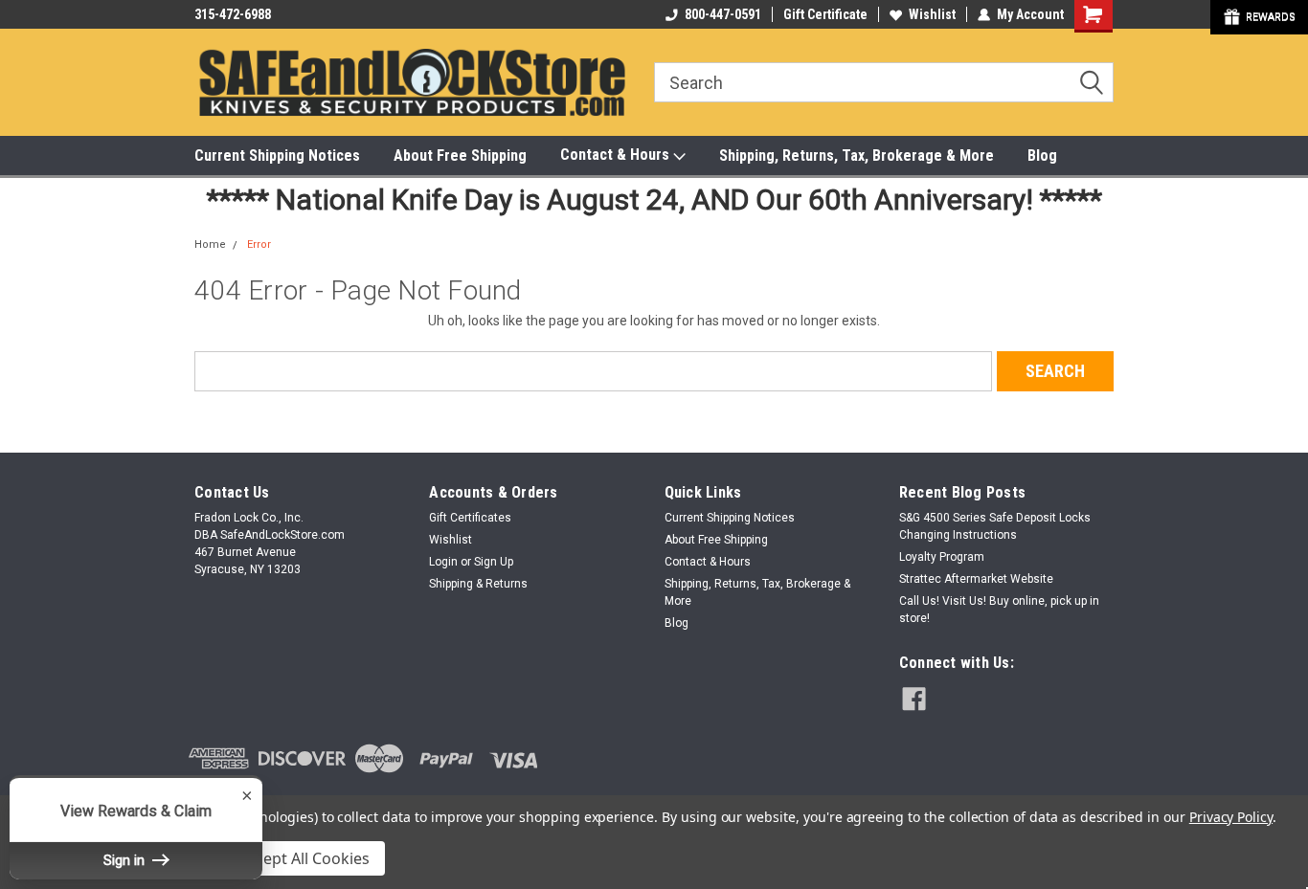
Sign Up (493, 561)
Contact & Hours (616, 154)
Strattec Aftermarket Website (976, 579)
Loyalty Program (941, 557)
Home (210, 244)
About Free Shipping (460, 155)
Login (443, 561)
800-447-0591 (723, 14)
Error (259, 244)
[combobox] (884, 82)
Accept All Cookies (304, 858)
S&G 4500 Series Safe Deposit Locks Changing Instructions (995, 526)
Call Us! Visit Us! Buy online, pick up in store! (999, 609)
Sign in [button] (125, 860)
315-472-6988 (232, 14)
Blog (1042, 155)
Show (1259, 17)
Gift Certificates (470, 517)
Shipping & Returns (478, 583)
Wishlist (932, 14)
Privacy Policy (1231, 817)
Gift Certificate (825, 14)
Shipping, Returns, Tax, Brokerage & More (856, 155)
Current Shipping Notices (277, 155)
